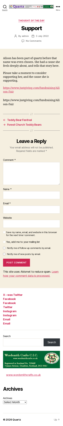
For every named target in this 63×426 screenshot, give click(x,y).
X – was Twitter (13, 294)
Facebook (9, 299)
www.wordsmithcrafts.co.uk (23, 374)
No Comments (33, 40)
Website (7, 218)
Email (7, 203)
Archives (7, 398)
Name (7, 189)
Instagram (10, 311)
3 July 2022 (42, 36)
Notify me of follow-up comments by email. (29, 248)
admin (25, 36)
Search (7, 336)
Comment (9, 160)
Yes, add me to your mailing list (22, 242)
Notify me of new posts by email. (24, 254)
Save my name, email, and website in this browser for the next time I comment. (31, 234)
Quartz (17, 419)
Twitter (8, 307)
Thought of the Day (31, 20)
